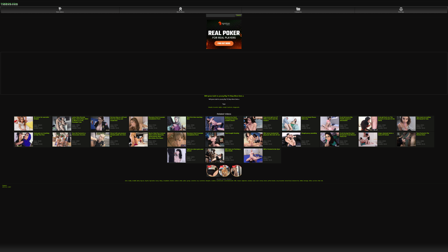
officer (310, 180)
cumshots (202, 180)
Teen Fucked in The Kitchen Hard (422, 134)
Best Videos (180, 12)
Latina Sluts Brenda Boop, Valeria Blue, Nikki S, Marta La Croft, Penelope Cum (80, 119)
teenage (306, 180)
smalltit (134, 180)
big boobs (152, 180)
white (180, 180)
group (188, 180)
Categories (298, 12)
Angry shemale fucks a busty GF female (386, 134)
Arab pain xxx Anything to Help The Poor (41, 134)
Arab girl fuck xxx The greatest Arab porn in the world (386, 118)
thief (319, 180)
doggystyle (236, 107)
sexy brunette (280, 180)
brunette (215, 107)
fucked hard (288, 180)
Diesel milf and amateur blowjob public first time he (118, 134)
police (184, 180)
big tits (147, 180)
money (261, 180)
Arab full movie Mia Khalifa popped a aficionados (346, 118)
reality (129, 180)
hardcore (229, 107)
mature (239, 180)
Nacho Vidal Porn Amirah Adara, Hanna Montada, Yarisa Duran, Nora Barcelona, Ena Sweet (157, 135)
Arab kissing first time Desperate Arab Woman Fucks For (348, 134)
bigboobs (244, 180)
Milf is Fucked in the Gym (271, 149)
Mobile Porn (9, 4)
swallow (213, 180)
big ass (142, 180)
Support (4, 185)
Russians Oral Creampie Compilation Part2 (195, 134)
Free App (401, 12)
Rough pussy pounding (309, 133)
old (322, 180)
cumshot (193, 180)
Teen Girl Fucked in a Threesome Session (79, 134)
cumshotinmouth (228, 180)
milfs (235, 180)
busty (157, 180)
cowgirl (225, 107)
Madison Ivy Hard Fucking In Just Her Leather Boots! (231, 118)
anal (254, 180)
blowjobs (208, 180)
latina (138, 180)
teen (126, 180)
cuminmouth (219, 180)
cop (198, 180)
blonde (172, 180)
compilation (166, 180)
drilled (301, 180)
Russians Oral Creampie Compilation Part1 (157, 118)
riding (160, 180)
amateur (250, 180)
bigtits (220, 107)
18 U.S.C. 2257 (6, 187)
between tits (295, 180)
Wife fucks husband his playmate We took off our (271, 134)
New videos (60, 12)
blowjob (210, 107)
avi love (315, 180)
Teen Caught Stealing (232, 133)
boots (265, 180)
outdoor (177, 180)
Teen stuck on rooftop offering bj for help (423, 118)
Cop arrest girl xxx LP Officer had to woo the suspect (270, 118)
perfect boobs (272, 180)
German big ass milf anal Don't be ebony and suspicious (118, 118)
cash (257, 180)
